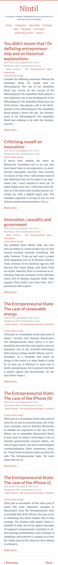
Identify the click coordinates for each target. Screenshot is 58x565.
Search (39, 32)
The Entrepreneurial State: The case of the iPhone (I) (29, 480)
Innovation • (10, 72)
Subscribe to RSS (24, 32)
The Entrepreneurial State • (39, 69)
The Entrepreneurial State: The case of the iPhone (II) (29, 396)
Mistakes (26, 29)
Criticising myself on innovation (23, 144)
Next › (50, 562)
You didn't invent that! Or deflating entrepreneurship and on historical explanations (28, 51)
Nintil (29, 8)
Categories (20, 25)
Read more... (11, 129)
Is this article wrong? (13, 75)
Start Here (34, 25)
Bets (16, 29)
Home (9, 25)
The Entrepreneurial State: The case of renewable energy (29, 308)
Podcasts (47, 25)
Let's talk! (39, 29)
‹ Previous (11, 562)
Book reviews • (14, 69)
